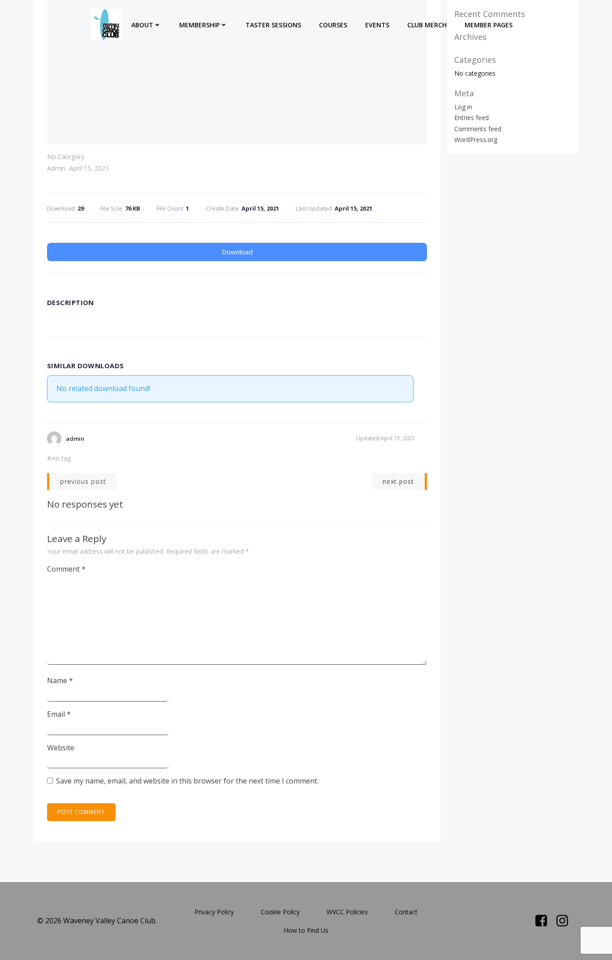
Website (60, 748)
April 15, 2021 (89, 168)
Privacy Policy (214, 912)
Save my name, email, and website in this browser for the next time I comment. (187, 781)
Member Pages (489, 25)
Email (59, 714)
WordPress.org (475, 139)
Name (60, 680)
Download (237, 251)
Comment (66, 569)
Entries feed (471, 117)
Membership (199, 25)
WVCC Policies (347, 912)
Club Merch (427, 25)
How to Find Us (306, 930)
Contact (406, 912)
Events (377, 25)
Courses (333, 25)
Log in (463, 107)
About (142, 25)
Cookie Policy (280, 912)
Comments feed (477, 129)
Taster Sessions (273, 25)
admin (56, 168)
